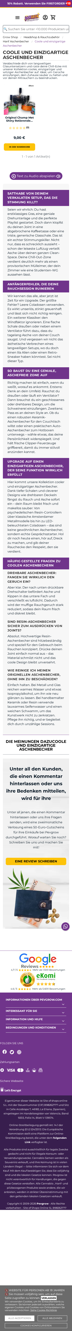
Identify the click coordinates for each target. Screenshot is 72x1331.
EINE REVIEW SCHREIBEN (36, 861)
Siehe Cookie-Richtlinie (43, 1310)
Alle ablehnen (52, 1318)
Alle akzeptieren (19, 1318)
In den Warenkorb (19, 147)
